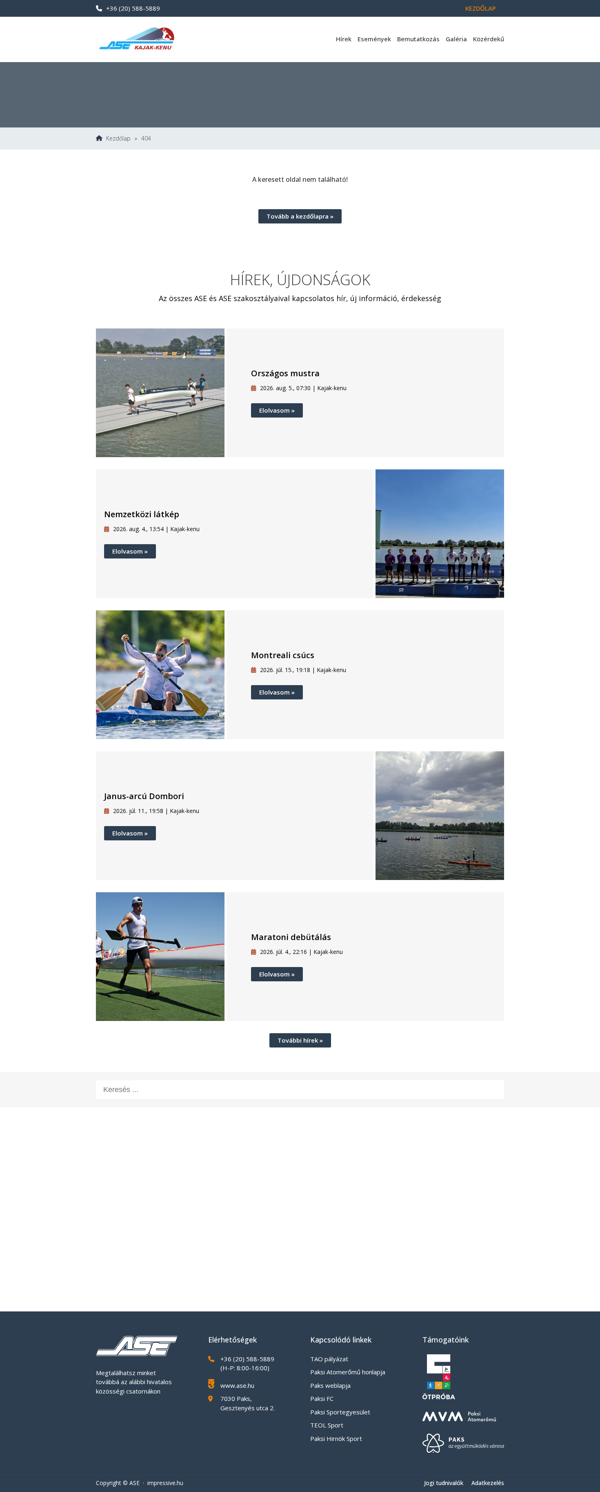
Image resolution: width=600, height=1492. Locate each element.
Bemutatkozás (418, 39)
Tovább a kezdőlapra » (300, 216)
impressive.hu (165, 1483)
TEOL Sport (326, 1425)
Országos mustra (285, 373)
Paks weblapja (330, 1385)
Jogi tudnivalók (443, 1483)
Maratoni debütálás (291, 937)
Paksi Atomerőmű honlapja (347, 1372)
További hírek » (300, 1040)
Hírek (343, 39)
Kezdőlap (480, 8)
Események (374, 39)
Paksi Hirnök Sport (336, 1438)
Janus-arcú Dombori (144, 796)
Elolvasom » (277, 410)
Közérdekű (488, 39)
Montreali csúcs (282, 655)
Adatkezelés (487, 1483)
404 (146, 138)
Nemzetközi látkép (141, 514)
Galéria (456, 39)
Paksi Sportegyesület (340, 1412)
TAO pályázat (329, 1359)
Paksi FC (321, 1398)
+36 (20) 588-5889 (133, 8)
